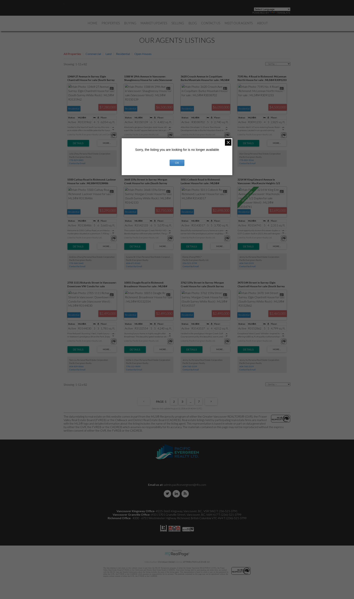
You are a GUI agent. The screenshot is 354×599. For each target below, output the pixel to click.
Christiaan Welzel (166, 561)
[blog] (185, 493)
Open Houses (143, 53)
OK (177, 162)
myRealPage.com (177, 554)
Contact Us (210, 23)
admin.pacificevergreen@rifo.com (185, 484)
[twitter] (168, 493)
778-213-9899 (133, 366)
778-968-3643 (76, 263)
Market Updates (153, 23)
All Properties (72, 53)
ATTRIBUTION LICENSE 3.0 (196, 561)
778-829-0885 (76, 160)
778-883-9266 (246, 160)
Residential (123, 53)
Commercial (93, 53)
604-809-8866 (76, 366)
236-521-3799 (190, 263)
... (190, 401)
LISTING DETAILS (78, 143)
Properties (111, 23)
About (262, 23)
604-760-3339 (246, 263)
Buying (130, 23)
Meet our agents (239, 23)
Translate (283, 12)
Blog (192, 23)
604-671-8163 (133, 263)
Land (108, 53)
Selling (177, 23)
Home (92, 23)
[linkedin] (177, 493)
